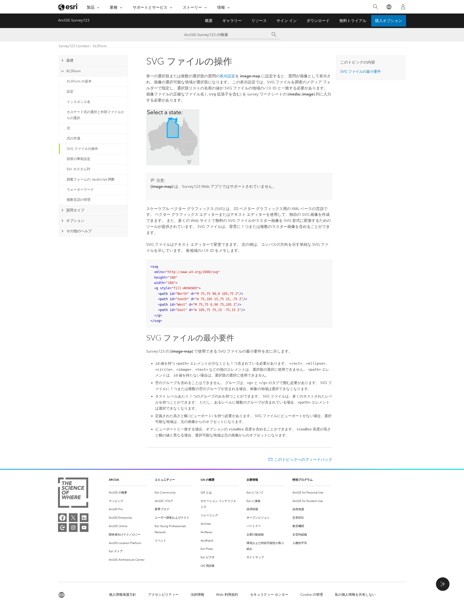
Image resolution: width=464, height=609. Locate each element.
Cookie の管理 (311, 595)
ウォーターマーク (80, 190)
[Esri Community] (62, 527)
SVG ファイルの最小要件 (360, 71)
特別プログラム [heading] (302, 479)
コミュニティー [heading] (165, 479)
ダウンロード (318, 20)
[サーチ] (273, 34)
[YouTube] (84, 527)
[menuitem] (128, 492)
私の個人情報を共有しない (355, 595)
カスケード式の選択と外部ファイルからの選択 (95, 115)
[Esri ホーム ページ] (68, 7)
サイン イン (286, 20)
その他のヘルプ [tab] (79, 231)
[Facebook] (62, 517)
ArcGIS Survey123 (73, 20)
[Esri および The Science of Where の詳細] (73, 494)
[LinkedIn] (84, 517)
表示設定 (227, 76)
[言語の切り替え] (388, 7)
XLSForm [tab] (73, 71)
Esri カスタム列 (78, 169)
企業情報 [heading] (252, 479)
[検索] (375, 7)
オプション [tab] (75, 220)
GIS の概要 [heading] (208, 479)
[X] (73, 517)
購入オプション (388, 20)
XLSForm (100, 46)
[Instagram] (73, 527)
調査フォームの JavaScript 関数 (91, 179)
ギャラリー (232, 20)
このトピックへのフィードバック (303, 459)
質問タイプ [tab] (75, 210)
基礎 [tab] (69, 60)
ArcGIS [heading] (114, 479)
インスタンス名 (78, 102)
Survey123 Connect (74, 46)
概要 (209, 20)
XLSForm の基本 (79, 81)
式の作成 (73, 138)
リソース (259, 20)
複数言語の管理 (78, 200)
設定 (70, 91)
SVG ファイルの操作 (82, 149)
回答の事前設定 (78, 159)
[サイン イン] (403, 7)
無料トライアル (352, 20)
